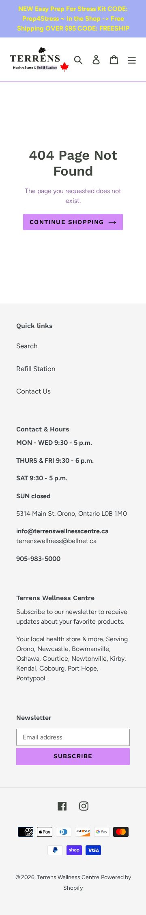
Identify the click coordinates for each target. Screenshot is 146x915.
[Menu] (132, 59)
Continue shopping (67, 222)
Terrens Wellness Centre (68, 877)
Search (26, 346)
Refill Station (35, 369)
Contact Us (33, 391)
